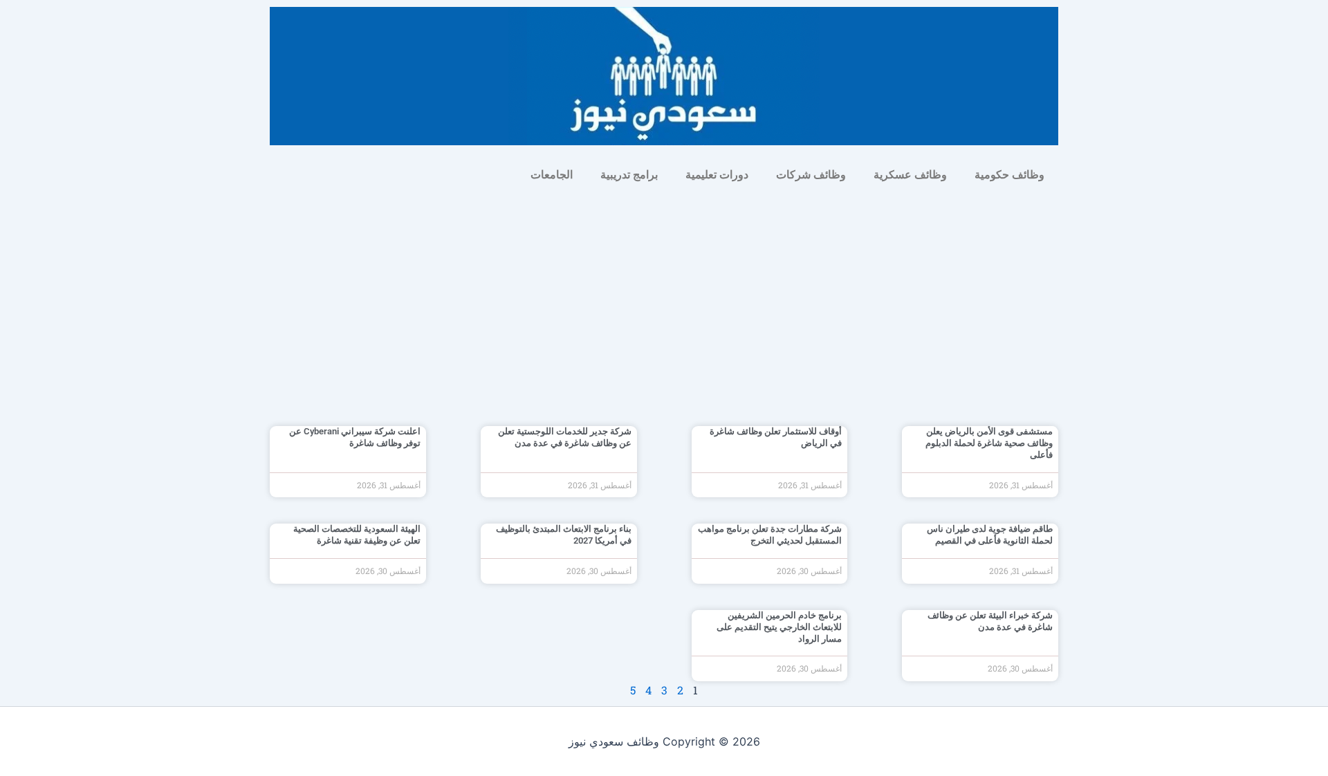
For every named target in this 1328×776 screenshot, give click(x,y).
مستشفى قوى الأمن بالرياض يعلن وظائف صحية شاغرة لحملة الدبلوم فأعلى (989, 443)
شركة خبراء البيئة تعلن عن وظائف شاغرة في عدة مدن (990, 621)
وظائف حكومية (1009, 174)
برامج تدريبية (629, 174)
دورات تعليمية (716, 174)
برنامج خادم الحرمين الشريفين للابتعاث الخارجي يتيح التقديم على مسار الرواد (779, 627)
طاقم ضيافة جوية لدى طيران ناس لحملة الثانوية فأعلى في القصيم (990, 535)
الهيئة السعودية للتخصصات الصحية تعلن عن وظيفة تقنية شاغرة (357, 535)
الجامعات (552, 174)
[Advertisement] (664, 294)
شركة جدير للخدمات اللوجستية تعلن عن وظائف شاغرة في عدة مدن (564, 437)
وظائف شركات (811, 174)
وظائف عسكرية (910, 174)
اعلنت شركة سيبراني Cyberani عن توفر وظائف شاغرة (355, 437)
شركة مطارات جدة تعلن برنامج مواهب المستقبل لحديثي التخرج (770, 535)
